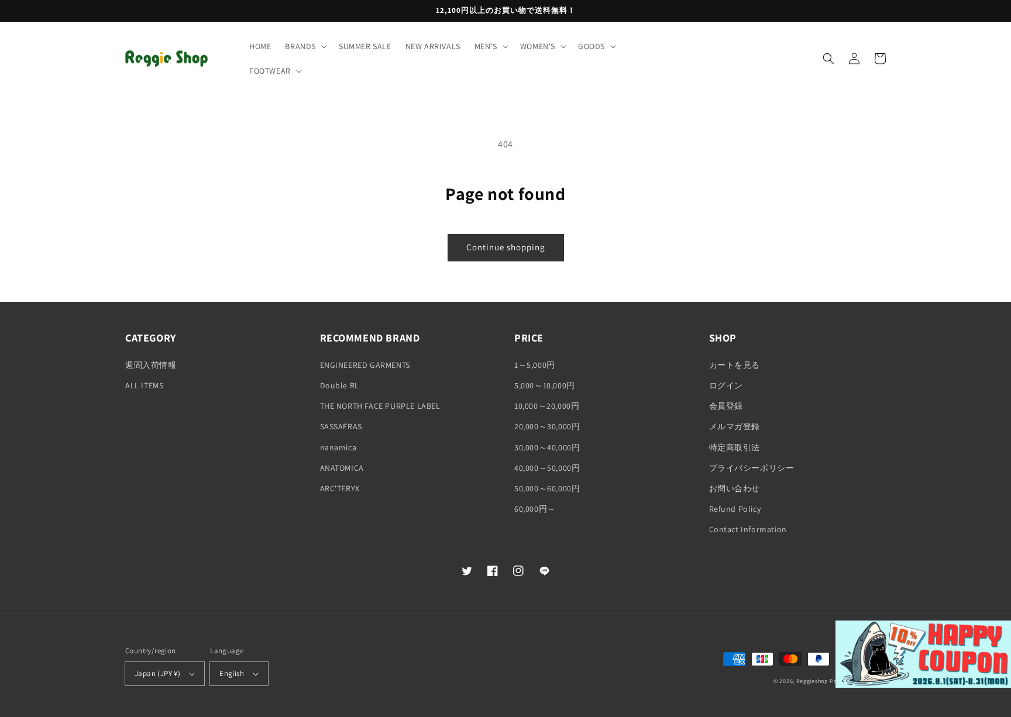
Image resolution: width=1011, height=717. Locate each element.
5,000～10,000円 (544, 385)
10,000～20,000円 (546, 406)
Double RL (339, 385)
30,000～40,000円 (547, 447)
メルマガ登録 (735, 426)
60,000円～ (535, 509)
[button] (305, 46)
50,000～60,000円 (547, 488)
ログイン (726, 385)
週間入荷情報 (151, 365)
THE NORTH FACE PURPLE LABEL (380, 406)
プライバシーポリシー (752, 468)
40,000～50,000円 (547, 468)
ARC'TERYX (340, 488)
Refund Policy (735, 509)
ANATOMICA (342, 468)
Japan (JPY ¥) (157, 673)
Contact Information (748, 529)
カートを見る (735, 365)
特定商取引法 (735, 447)
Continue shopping (505, 247)
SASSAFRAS (341, 426)
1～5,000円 (534, 365)
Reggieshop (812, 681)
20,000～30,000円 (547, 426)
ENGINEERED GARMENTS (365, 365)
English (231, 673)
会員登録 (726, 406)
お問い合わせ (735, 488)
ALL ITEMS (144, 385)
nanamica (338, 447)
